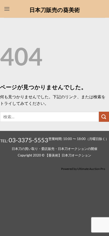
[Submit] (104, 117)
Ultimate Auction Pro (91, 169)
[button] (7, 9)
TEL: (24, 140)
